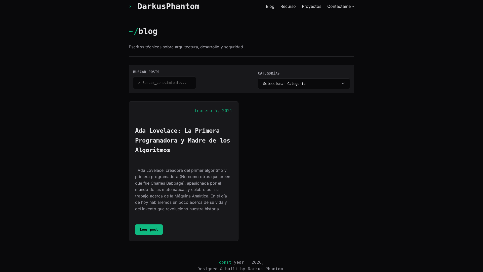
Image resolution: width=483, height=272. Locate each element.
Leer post (151, 231)
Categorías (269, 73)
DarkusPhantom (168, 6)
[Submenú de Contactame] (353, 6)
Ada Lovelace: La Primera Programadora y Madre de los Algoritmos (182, 140)
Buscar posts (146, 72)
